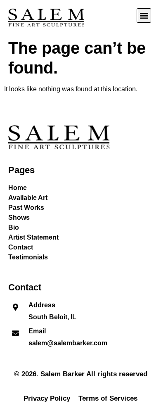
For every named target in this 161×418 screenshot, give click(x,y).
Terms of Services (107, 398)
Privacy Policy (47, 398)
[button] (144, 15)
